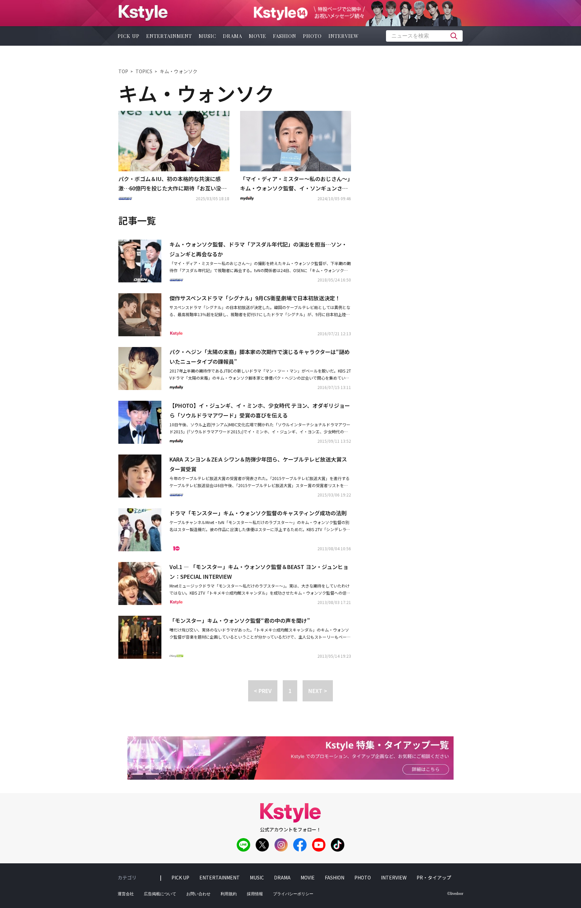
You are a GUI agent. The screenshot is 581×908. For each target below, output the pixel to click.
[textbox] (424, 36)
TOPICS (143, 71)
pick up (129, 36)
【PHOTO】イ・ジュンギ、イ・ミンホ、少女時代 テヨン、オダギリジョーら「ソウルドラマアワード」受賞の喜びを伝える (259, 410)
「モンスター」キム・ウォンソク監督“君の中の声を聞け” (239, 620)
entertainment (169, 36)
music (207, 36)
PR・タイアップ (434, 877)
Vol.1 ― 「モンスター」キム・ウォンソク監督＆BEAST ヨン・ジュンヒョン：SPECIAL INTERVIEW (258, 571)
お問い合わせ (198, 894)
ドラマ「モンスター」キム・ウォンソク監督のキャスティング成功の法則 (258, 513)
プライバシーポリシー (293, 894)
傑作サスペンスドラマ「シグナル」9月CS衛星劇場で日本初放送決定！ (254, 298)
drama (232, 36)
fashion (284, 36)
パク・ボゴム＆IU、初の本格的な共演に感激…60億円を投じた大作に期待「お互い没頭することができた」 (172, 184)
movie (257, 36)
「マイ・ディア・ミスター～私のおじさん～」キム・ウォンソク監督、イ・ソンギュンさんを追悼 (295, 184)
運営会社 (126, 894)
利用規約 (229, 894)
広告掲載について (160, 894)
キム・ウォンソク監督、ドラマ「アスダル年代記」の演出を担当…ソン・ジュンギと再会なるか (258, 249)
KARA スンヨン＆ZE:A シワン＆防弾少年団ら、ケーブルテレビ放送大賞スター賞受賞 (258, 464)
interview (343, 36)
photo (312, 36)
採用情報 (255, 894)
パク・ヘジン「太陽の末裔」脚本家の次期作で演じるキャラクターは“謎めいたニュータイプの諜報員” (259, 356)
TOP (123, 71)
